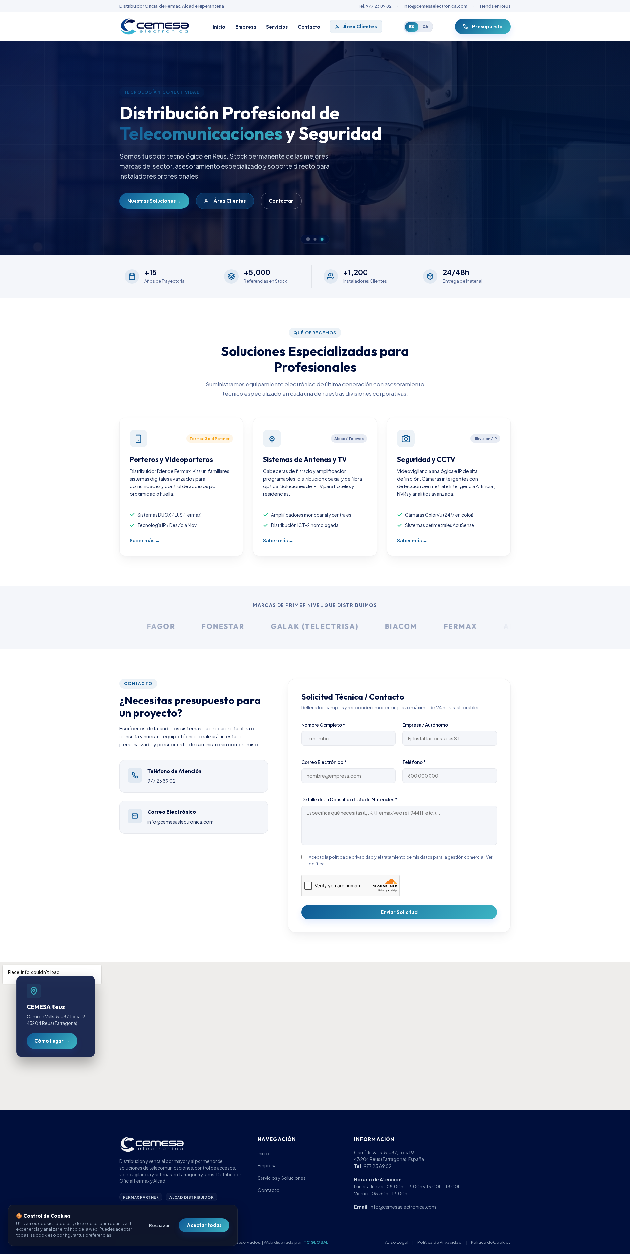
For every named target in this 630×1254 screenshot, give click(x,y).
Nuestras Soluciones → (154, 201)
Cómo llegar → (52, 1041)
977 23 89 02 (161, 781)
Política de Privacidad (439, 1242)
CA (425, 26)
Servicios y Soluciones (281, 1178)
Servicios (277, 27)
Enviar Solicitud (399, 912)
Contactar (281, 201)
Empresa (245, 27)
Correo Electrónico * (323, 762)
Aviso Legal (396, 1242)
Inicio (219, 27)
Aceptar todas (204, 1225)
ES (411, 26)
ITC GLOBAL (315, 1242)
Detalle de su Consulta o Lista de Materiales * (349, 799)
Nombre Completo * (323, 725)
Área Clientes (360, 26)
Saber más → (145, 540)
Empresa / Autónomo (425, 725)
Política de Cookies (491, 1242)
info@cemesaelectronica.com (435, 6)
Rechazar (159, 1225)
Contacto (309, 27)
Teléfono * (414, 762)
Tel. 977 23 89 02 (375, 6)
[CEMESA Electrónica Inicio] (155, 26)
